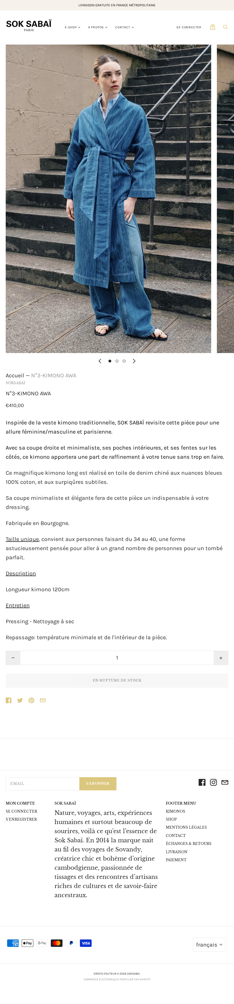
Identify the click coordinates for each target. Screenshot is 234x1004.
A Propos (96, 27)
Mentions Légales (186, 827)
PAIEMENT (176, 860)
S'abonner (98, 783)
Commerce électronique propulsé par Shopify (117, 979)
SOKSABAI (15, 383)
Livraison (176, 852)
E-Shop (71, 27)
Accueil (15, 375)
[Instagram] (213, 784)
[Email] (224, 784)
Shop (171, 819)
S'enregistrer (21, 819)
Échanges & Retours (188, 843)
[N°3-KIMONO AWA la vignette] (109, 361)
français (206, 944)
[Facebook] (202, 784)
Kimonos (175, 811)
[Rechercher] (225, 28)
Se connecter (188, 27)
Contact (122, 27)
